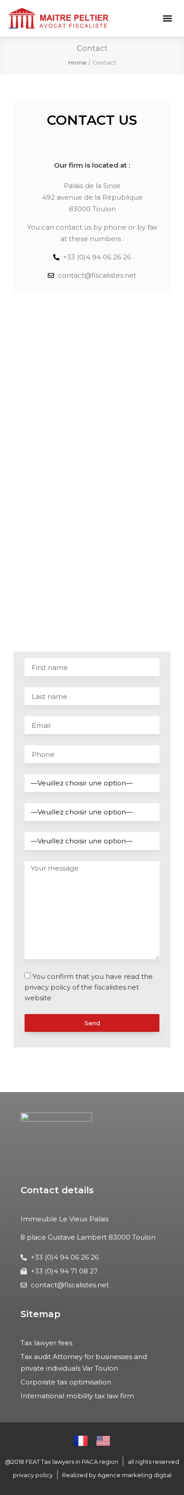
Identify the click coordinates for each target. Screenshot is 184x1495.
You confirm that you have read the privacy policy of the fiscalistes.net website (89, 987)
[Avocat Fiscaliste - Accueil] (59, 18)
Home (77, 62)
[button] (167, 18)
